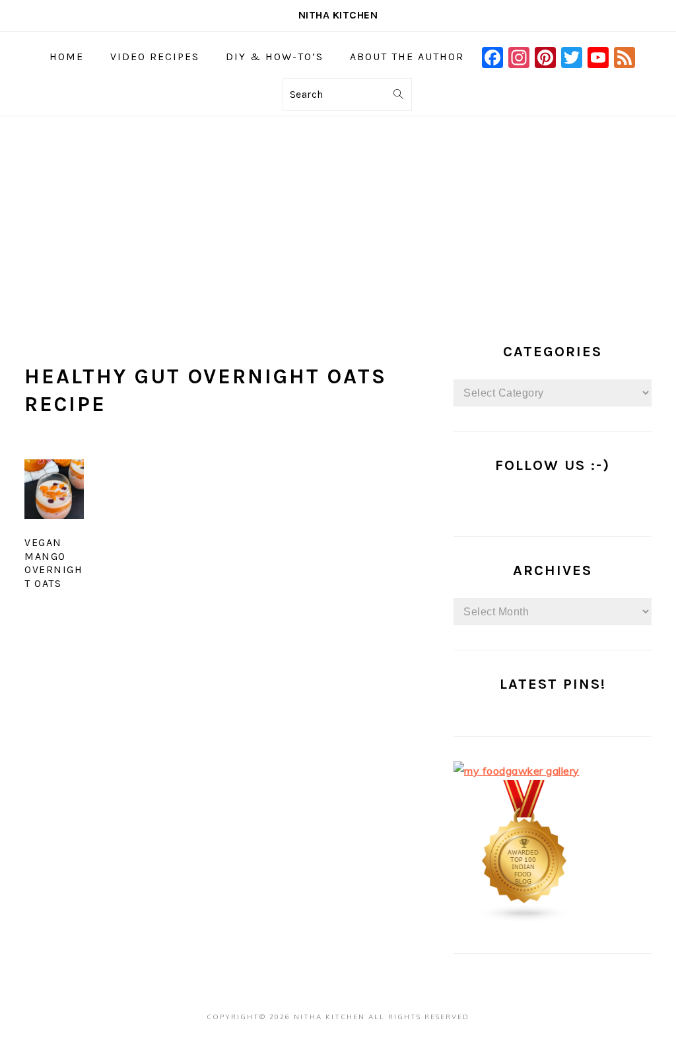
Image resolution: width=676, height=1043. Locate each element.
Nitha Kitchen (338, 15)
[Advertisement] (338, 215)
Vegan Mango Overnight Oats (53, 563)
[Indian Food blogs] (525, 918)
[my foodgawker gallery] (517, 770)
